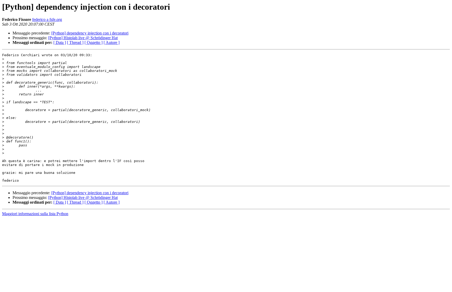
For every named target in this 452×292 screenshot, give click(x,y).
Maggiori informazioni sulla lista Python (35, 213)
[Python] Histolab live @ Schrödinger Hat (83, 38)
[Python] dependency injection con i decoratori (89, 33)
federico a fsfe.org (47, 19)
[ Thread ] (75, 42)
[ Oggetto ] (93, 42)
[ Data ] (59, 42)
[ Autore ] (112, 42)
